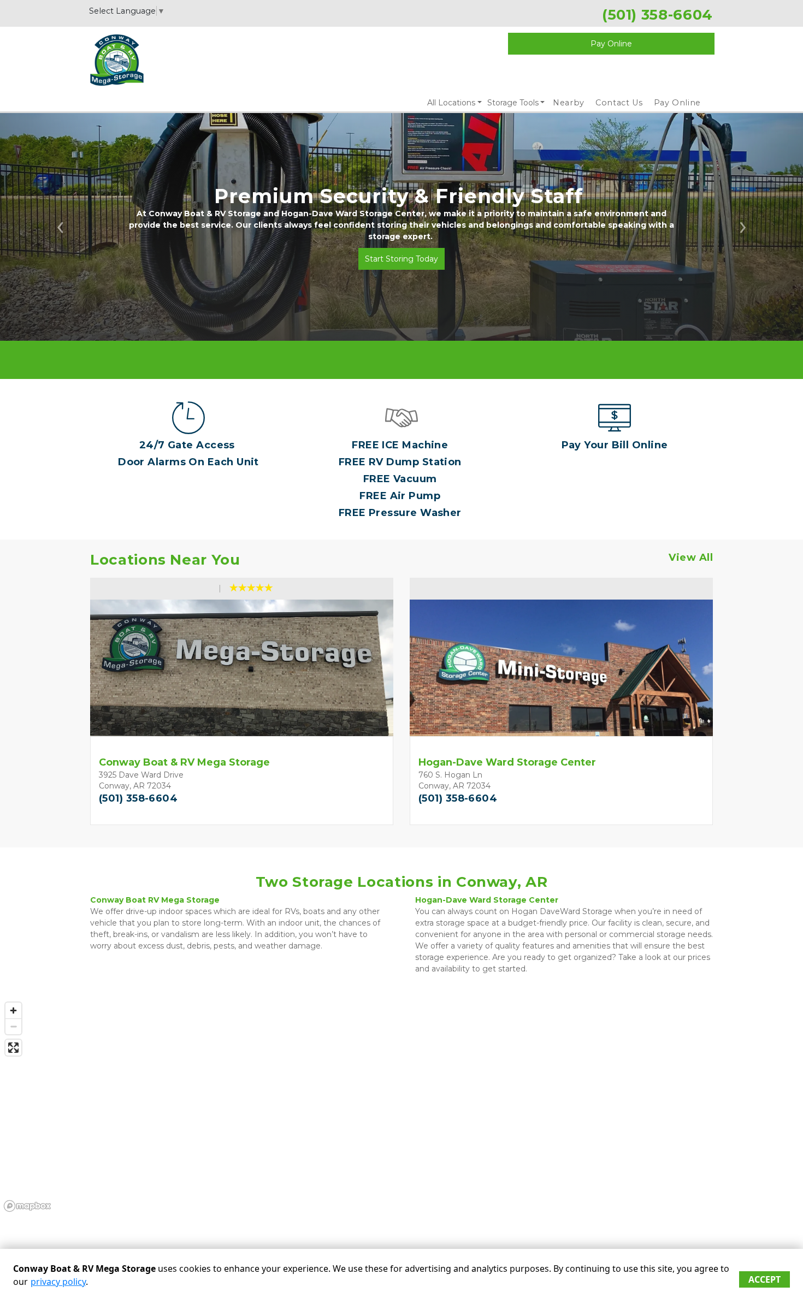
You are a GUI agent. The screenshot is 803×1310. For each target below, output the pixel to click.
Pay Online (677, 103)
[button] (60, 227)
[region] (401, 1106)
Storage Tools (513, 103)
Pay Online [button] (611, 44)
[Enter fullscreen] (13, 1048)
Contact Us (619, 103)
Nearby (568, 103)
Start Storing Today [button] (401, 259)
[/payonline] (614, 429)
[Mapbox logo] (27, 1206)
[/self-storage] (188, 429)
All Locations (451, 103)
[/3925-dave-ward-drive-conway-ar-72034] (401, 429)
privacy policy (58, 1282)
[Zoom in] (13, 1010)
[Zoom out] (13, 1026)
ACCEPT (764, 1279)
